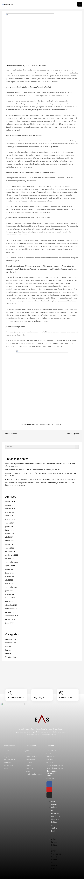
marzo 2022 (10, 583)
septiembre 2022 (11, 562)
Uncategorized (10, 657)
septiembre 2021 (11, 587)
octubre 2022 (10, 558)
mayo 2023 (9, 533)
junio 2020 (9, 623)
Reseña (8, 653)
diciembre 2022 (11, 551)
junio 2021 (9, 591)
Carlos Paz (73, 73)
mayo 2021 (9, 594)
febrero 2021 (10, 598)
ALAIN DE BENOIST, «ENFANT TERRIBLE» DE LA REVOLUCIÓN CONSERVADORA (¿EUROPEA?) (39, 479)
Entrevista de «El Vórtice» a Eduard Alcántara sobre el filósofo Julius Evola (32, 470)
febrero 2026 (10, 501)
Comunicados (10, 639)
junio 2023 (9, 530)
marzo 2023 (10, 541)
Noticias (8, 646)
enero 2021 (9, 601)
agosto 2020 (10, 619)
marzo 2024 (10, 519)
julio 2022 (9, 569)
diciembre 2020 (11, 605)
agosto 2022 (10, 566)
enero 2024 (9, 523)
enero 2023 (9, 548)
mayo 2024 (9, 512)
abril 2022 (9, 580)
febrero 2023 (10, 544)
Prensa (9, 66)
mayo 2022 (9, 576)
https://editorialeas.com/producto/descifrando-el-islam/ (42, 424)
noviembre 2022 (11, 555)
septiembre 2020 (11, 616)
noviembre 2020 (11, 608)
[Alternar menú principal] (79, 4)
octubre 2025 (10, 505)
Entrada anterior (9, 433)
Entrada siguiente (74, 433)
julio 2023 (9, 526)
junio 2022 (9, 573)
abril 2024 (9, 516)
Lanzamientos (10, 643)
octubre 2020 (10, 612)
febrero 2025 (10, 508)
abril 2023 (9, 537)
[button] (52, 836)
